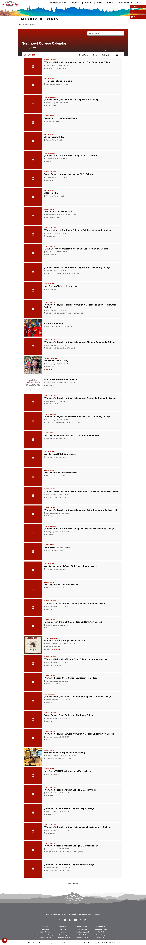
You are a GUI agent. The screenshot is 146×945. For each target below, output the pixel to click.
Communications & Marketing (45, 935)
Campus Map (88, 3)
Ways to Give (63, 929)
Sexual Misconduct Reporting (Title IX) (95, 943)
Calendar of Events (30, 24)
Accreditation (45, 929)
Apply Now (140, 3)
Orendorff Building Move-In (59, 3)
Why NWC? (101, 932)
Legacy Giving (63, 935)
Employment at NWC (100, 926)
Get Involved (82, 935)
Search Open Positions (101, 929)
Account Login (125, 3)
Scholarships (63, 932)
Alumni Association (82, 926)
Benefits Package (101, 935)
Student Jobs (100, 938)
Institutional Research (45, 938)
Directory (99, 3)
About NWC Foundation (64, 938)
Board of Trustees (45, 932)
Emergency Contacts (54, 943)
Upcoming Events (82, 929)
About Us (45, 926)
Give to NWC (110, 3)
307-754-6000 (96, 914)
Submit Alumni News (82, 938)
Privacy (80, 943)
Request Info (76, 3)
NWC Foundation (63, 926)
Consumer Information (39, 943)
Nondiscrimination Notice (69, 943)
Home (20, 24)
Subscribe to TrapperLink (82, 932)
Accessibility (27, 943)
